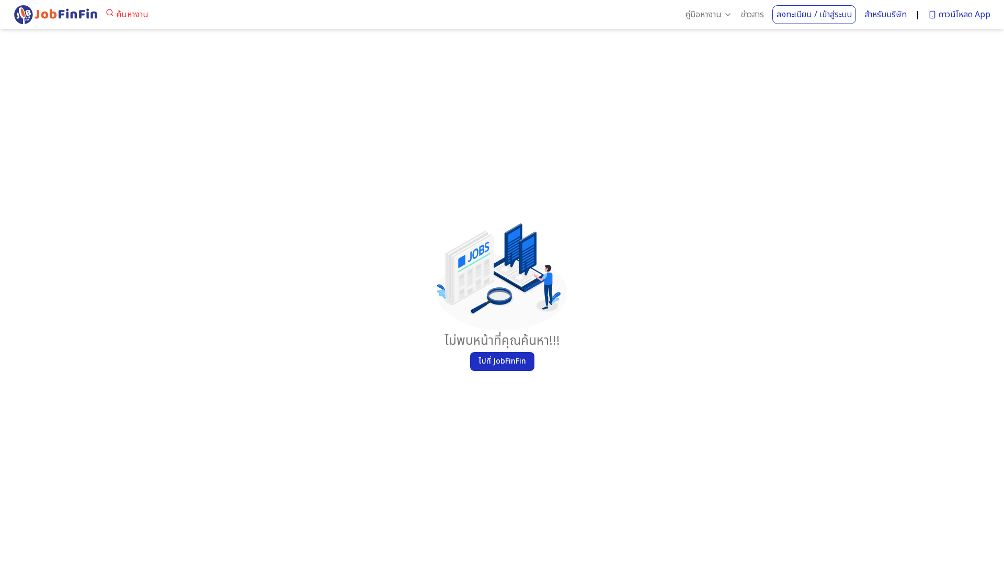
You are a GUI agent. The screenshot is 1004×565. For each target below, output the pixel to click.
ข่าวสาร (752, 14)
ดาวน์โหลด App (964, 14)
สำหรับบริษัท (885, 14)
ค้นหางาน (132, 14)
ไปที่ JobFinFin (502, 361)
